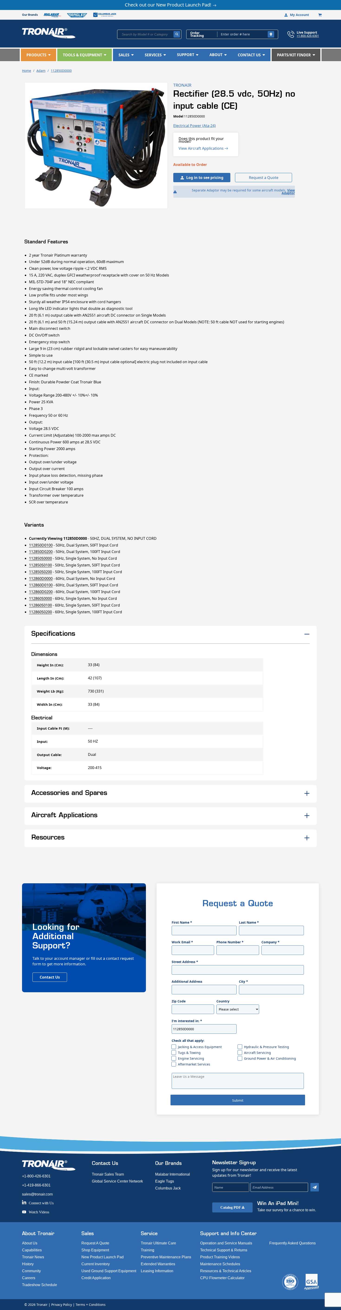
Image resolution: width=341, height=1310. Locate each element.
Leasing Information (157, 1271)
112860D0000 (41, 578)
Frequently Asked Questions (292, 1243)
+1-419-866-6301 (36, 1185)
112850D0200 (41, 551)
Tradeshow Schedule (39, 1285)
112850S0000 (40, 558)
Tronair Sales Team (108, 1174)
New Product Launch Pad (102, 1257)
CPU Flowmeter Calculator (222, 1278)
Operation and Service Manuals (226, 1243)
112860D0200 (41, 591)
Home (26, 70)
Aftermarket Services (194, 1064)
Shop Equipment (95, 1250)
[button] (38, 54)
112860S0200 (40, 611)
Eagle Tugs (164, 1181)
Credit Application (96, 1278)
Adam (40, 70)
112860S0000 (40, 598)
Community (31, 1271)
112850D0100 (41, 545)
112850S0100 (40, 565)
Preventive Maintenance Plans (166, 1257)
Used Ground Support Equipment (108, 1271)
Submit (237, 1100)
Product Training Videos (220, 1257)
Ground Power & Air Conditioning (270, 1058)
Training (147, 1250)
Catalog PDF (231, 1207)
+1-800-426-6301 (308, 36)
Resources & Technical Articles (225, 1271)
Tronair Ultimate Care (158, 1243)
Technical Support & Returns (223, 1250)
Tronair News (33, 1257)
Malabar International (172, 1174)
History (28, 1264)
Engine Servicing (191, 1058)
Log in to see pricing (204, 177)
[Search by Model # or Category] (177, 34)
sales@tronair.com (37, 1194)
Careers (28, 1278)
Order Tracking (197, 34)
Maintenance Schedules (220, 1264)
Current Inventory (95, 1264)
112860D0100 (41, 585)
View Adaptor (288, 191)
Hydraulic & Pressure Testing (266, 1047)
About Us (29, 1243)
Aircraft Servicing (257, 1052)
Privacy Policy (61, 1304)
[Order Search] (271, 34)
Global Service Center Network (117, 1181)
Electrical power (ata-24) (194, 125)
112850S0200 (40, 571)
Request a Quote (263, 177)
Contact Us (50, 977)
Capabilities (32, 1250)
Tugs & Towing (189, 1052)
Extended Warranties (158, 1264)
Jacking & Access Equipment (200, 1047)
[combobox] (149, 34)
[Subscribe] (314, 1187)
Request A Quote (95, 1243)
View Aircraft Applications (202, 148)
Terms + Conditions (91, 1304)
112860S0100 (40, 605)
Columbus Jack (168, 1188)
